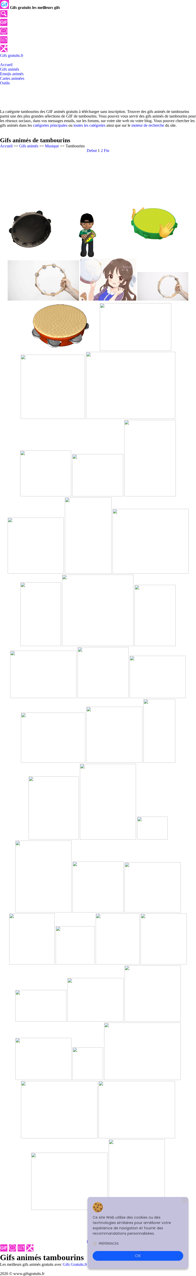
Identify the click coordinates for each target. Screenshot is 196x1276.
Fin (106, 150)
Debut (92, 150)
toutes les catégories (89, 125)
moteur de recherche (147, 125)
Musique (52, 146)
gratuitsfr (11, 55)
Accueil (6, 146)
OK (138, 1256)
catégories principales (50, 125)
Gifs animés (28, 146)
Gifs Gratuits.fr (75, 1264)
